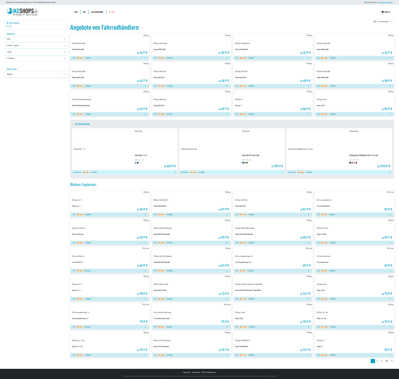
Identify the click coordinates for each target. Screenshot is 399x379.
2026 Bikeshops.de (210, 372)
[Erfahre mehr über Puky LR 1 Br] (354, 314)
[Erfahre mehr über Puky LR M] (354, 101)
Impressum (186, 372)
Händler (387, 12)
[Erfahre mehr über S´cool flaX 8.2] (109, 258)
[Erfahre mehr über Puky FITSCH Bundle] (191, 342)
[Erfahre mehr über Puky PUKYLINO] (109, 45)
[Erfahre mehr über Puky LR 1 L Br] (109, 342)
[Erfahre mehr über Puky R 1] (272, 101)
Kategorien (11, 34)
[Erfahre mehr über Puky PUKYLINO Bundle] (109, 101)
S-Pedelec (8, 57)
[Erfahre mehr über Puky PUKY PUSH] (191, 286)
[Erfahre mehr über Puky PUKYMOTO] (272, 45)
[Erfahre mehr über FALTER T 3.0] (339, 149)
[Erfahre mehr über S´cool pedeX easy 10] (272, 258)
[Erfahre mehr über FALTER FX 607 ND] (125, 149)
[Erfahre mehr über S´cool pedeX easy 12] (109, 314)
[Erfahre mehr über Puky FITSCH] (354, 230)
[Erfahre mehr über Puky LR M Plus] (109, 230)
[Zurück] (369, 361)
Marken (10, 74)
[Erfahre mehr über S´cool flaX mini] (354, 258)
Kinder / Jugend (11, 44)
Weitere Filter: (12, 69)
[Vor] (392, 361)
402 (386, 361)
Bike (6, 37)
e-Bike (7, 50)
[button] (98, 12)
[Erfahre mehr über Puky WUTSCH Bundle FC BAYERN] (272, 286)
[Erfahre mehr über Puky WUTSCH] (191, 73)
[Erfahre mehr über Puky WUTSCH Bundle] (191, 230)
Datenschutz (196, 372)
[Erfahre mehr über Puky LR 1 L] (109, 201)
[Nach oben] (393, 373)
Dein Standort (14, 23)
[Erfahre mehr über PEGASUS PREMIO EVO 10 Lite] (232, 149)
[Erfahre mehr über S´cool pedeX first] (354, 201)
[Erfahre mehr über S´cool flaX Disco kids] (191, 314)
